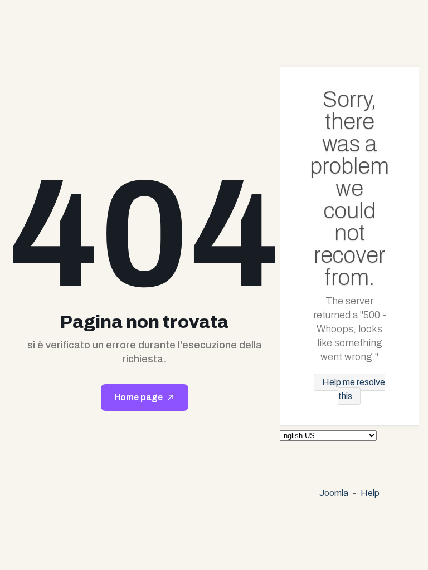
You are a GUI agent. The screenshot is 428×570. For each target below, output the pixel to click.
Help (370, 493)
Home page (138, 397)
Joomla (333, 493)
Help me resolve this (353, 389)
